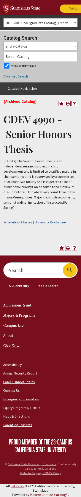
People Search (47, 285)
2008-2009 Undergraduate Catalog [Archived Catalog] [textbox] (41, 23)
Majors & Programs (19, 316)
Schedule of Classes (17, 222)
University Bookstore (50, 222)
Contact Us (11, 390)
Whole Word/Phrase (23, 66)
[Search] (73, 57)
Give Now (11, 346)
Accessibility (12, 364)
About (8, 336)
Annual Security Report (20, 373)
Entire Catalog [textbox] (16, 46)
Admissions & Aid (17, 305)
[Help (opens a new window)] (74, 103)
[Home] (21, 8)
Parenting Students (17, 425)
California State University (40, 449)
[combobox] (40, 22)
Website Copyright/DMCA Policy (40, 473)
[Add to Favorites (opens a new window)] (61, 103)
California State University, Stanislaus (32, 464)
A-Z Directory (19, 285)
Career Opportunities (19, 382)
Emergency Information (21, 399)
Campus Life (13, 326)
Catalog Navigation (22, 88)
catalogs (17, 486)
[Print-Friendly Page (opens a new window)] (68, 103)
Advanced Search (15, 76)
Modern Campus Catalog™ (49, 494)
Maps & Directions (16, 416)
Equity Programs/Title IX (21, 408)
